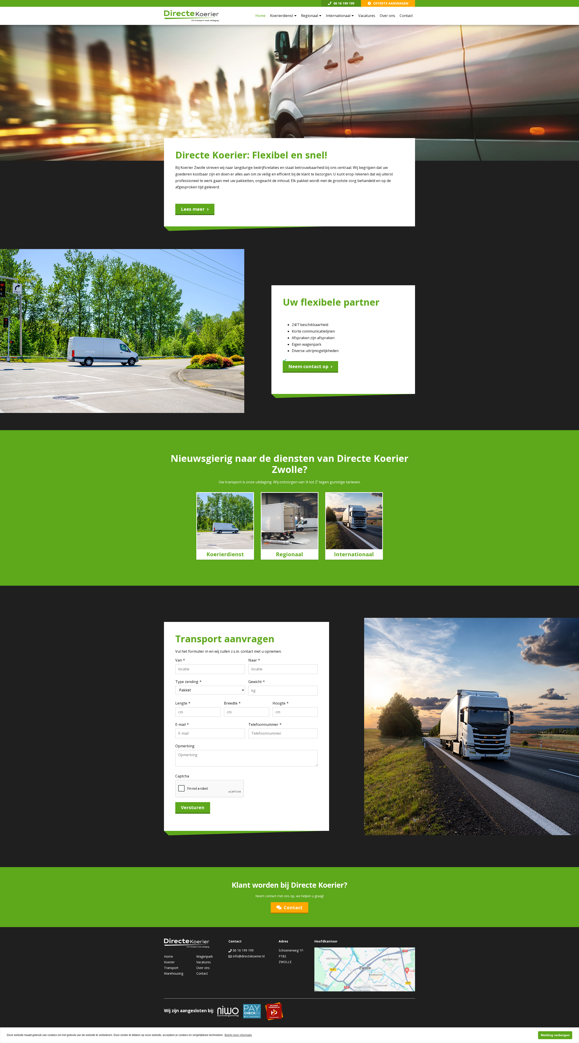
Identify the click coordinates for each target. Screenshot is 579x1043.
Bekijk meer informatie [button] (238, 1035)
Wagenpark (204, 956)
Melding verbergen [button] (555, 1035)
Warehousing (173, 973)
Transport (171, 968)
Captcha (182, 776)
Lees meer (193, 209)
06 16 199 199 (343, 3)
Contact (406, 15)
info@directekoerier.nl (248, 956)
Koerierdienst (281, 15)
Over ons (387, 15)
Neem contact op (308, 366)
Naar (252, 660)
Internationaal (338, 15)
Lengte (181, 703)
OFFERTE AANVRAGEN (390, 3)
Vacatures (366, 15)
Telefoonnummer (263, 724)
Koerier (169, 962)
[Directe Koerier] (191, 16)
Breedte (230, 703)
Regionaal (309, 15)
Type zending (186, 681)
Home (260, 15)
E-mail (180, 724)
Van (178, 660)
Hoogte (279, 703)
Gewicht (255, 681)
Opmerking (185, 745)
